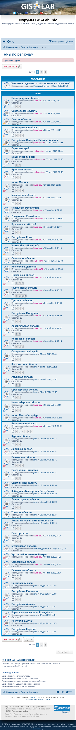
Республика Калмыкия (25, 591)
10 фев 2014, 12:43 (53, 418)
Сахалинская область (24, 482)
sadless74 (38, 218)
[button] (45, 72)
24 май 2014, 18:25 (53, 290)
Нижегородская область (25, 127)
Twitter (19, 13)
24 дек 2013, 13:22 (59, 548)
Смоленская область (23, 562)
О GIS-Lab (18, 706)
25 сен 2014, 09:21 (52, 130)
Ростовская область (23, 338)
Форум (29, 709)
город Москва (19, 182)
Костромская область (24, 364)
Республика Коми (21, 237)
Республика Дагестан (24, 266)
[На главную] (38, 5)
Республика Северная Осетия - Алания (34, 140)
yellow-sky (38, 143)
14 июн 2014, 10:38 (53, 240)
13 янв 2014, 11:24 (48, 523)
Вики (41, 709)
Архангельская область (25, 326)
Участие (20, 709)
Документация (39, 706)
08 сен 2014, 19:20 (54, 159)
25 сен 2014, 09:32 (52, 122)
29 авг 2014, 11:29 (52, 185)
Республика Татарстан (24, 470)
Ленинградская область (25, 499)
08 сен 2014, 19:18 (54, 172)
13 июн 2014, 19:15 (53, 248)
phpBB (32, 697)
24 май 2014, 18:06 (53, 303)
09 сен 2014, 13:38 (54, 143)
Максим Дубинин (41, 86)
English (58, 13)
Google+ (47, 13)
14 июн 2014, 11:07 (53, 227)
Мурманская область (24, 546)
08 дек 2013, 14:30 (52, 557)
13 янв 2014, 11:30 (48, 485)
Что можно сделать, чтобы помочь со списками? (41, 83)
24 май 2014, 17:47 (53, 328)
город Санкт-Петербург (25, 415)
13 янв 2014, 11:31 (48, 460)
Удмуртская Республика (25, 216)
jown (35, 354)
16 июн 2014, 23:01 (54, 218)
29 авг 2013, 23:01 (59, 86)
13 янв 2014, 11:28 (48, 502)
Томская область (21, 512)
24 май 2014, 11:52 (48, 354)
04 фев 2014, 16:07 (53, 426)
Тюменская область (23, 275)
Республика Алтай (22, 620)
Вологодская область (24, 423)
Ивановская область (23, 570)
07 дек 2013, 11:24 (52, 573)
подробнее (37, 729)
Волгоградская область (25, 98)
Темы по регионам (17, 54)
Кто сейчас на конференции (18, 660)
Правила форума (12, 60)
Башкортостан (19, 533)
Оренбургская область (24, 389)
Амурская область (22, 376)
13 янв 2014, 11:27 (48, 515)
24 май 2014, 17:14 (53, 341)
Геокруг (65, 712)
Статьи (28, 706)
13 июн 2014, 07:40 (54, 269)
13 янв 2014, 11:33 (48, 439)
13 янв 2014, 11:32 (48, 451)
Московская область (23, 195)
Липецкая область (22, 449)
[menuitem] (10, 41)
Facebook (33, 13)
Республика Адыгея (23, 604)
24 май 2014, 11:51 (48, 367)
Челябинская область (24, 287)
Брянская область (22, 169)
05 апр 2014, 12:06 (52, 405)
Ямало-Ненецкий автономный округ (32, 520)
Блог (48, 709)
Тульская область (22, 300)
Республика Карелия (23, 629)
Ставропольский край (24, 351)
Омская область (21, 119)
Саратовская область (24, 110)
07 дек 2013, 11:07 (48, 607)
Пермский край (20, 148)
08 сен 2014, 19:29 (54, 151)
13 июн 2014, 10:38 (54, 261)
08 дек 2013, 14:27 (52, 564)
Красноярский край (23, 156)
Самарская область (23, 258)
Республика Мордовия (25, 313)
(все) (35, 709)
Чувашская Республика (25, 207)
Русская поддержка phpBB (38, 699)
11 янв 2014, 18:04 (52, 536)
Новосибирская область (25, 402)
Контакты (10, 709)
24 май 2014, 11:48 (48, 379)
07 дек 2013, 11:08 (48, 585)
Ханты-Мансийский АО (25, 245)
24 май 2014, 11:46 (48, 392)
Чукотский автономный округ (29, 554)
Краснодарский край (23, 224)
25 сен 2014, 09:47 (52, 113)
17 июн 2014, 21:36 (53, 210)
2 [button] (41, 72)
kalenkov (37, 100)
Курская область (21, 436)
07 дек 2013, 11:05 (48, 623)
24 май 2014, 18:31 (53, 277)
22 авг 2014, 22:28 (52, 198)
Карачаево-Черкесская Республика (32, 612)
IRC (8, 711)
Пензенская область (23, 457)
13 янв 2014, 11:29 (48, 494)
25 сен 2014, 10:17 (52, 100)
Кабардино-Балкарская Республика (32, 491)
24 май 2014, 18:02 (53, 316)
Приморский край (22, 583)
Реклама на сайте (20, 711)
